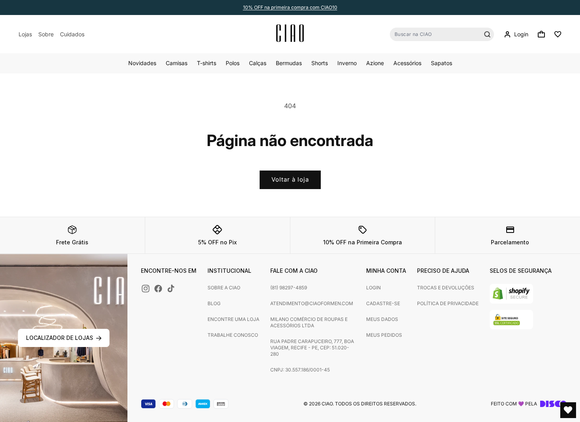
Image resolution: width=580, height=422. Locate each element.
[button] (541, 34)
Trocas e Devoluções (445, 288)
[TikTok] (171, 288)
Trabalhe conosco (233, 335)
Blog (214, 303)
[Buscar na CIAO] (487, 34)
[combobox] (442, 34)
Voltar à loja (290, 179)
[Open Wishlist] (568, 410)
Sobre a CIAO (224, 288)
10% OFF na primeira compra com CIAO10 (290, 7)
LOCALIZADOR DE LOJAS (59, 337)
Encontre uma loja (233, 319)
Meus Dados (382, 319)
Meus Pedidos (384, 335)
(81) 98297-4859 (288, 288)
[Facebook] (158, 288)
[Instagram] (145, 288)
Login (373, 288)
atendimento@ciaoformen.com (311, 303)
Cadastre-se (383, 303)
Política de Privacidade (448, 303)
